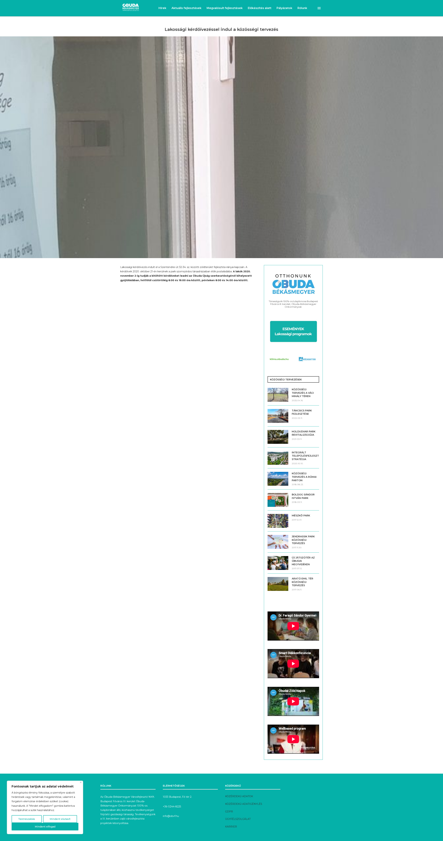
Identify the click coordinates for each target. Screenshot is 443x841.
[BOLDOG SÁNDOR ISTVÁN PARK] (278, 500)
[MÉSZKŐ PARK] (278, 521)
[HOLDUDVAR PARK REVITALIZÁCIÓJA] (278, 437)
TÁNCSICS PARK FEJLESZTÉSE (302, 412)
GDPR (229, 811)
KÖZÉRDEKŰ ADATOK (239, 796)
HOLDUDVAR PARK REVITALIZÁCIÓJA (303, 433)
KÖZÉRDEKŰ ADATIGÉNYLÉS (243, 803)
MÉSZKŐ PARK (301, 515)
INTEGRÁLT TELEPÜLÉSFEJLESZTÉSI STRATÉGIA (305, 456)
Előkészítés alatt (259, 8)
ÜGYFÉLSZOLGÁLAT (238, 819)
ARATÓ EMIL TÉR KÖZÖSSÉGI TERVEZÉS (302, 582)
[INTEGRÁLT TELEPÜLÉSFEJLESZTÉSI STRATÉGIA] (278, 458)
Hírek (162, 8)
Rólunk (302, 8)
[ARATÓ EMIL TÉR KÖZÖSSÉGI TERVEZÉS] (278, 584)
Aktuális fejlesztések (186, 8)
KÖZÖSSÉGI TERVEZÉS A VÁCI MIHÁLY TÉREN (303, 393)
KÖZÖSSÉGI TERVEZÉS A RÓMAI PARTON (304, 477)
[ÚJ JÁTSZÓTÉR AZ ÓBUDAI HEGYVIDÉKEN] (278, 563)
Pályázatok (284, 8)
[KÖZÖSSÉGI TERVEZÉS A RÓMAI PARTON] (278, 479)
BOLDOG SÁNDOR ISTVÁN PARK (303, 496)
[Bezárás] (81, 782)
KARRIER (231, 826)
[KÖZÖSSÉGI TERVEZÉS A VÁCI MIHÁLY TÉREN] (278, 395)
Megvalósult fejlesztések (225, 8)
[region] (45, 807)
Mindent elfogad (45, 826)
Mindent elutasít (60, 819)
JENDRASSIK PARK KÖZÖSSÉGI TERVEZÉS (303, 540)
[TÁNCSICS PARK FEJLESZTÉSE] (278, 416)
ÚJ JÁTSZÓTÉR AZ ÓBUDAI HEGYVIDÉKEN (303, 561)
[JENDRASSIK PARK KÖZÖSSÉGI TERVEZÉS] (278, 542)
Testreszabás (26, 819)
